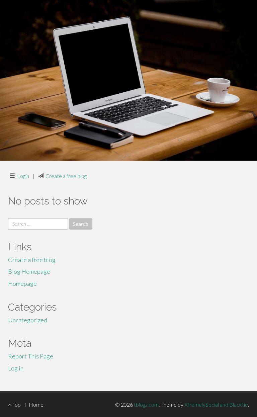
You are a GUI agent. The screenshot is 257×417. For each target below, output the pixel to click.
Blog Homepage (29, 271)
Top (16, 404)
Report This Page (30, 356)
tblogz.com (146, 404)
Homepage (22, 283)
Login (23, 176)
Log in (15, 368)
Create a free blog (66, 176)
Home (36, 404)
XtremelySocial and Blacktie (216, 404)
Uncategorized (27, 320)
